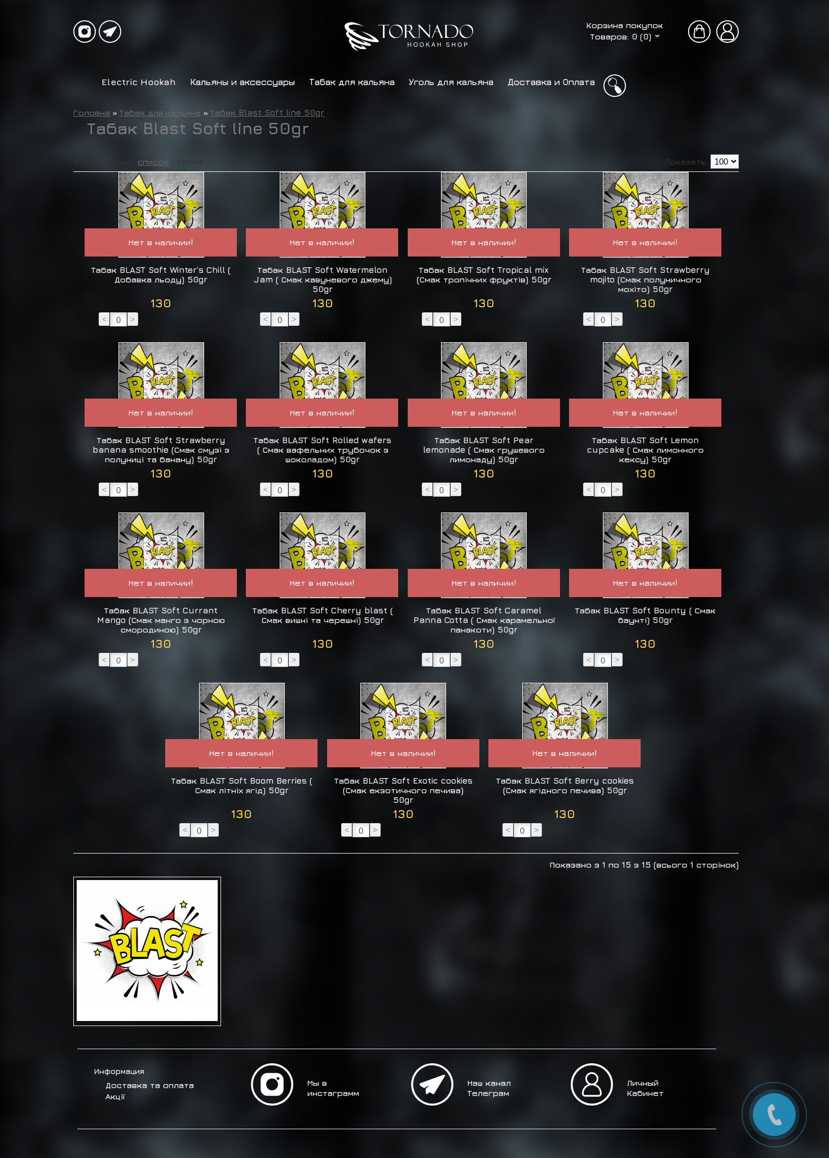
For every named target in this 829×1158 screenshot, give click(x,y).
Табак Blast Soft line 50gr (267, 112)
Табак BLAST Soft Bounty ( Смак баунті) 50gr (645, 615)
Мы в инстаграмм (333, 1088)
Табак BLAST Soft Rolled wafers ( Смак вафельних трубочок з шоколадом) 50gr (322, 449)
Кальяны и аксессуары (242, 82)
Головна (91, 112)
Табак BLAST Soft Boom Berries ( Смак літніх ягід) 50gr (241, 785)
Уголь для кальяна (451, 82)
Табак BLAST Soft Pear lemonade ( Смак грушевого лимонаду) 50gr (484, 449)
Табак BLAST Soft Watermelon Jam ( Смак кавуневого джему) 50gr (323, 279)
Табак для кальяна (352, 82)
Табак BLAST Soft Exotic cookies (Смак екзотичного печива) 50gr (403, 790)
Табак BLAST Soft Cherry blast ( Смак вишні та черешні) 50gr (323, 615)
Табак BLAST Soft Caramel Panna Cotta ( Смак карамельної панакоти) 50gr (484, 619)
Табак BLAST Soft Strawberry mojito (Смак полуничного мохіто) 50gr (645, 279)
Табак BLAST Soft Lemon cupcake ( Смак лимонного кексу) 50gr (645, 449)
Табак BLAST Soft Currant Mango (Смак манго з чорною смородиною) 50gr (161, 619)
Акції (115, 1096)
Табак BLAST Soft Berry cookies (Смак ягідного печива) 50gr (565, 785)
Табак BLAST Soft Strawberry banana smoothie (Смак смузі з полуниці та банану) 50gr (161, 449)
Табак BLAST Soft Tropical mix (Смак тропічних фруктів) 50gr (484, 274)
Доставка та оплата (149, 1085)
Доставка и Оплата (551, 82)
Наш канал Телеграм (489, 1088)
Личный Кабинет (645, 1088)
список (153, 161)
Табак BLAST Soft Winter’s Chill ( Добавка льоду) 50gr (161, 274)
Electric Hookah (139, 82)
